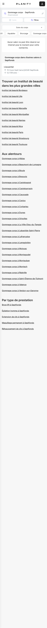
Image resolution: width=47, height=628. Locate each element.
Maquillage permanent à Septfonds (18, 323)
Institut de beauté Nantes (13, 120)
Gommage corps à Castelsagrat (16, 182)
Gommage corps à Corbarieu (15, 206)
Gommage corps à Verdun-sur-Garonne (20, 290)
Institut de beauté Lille (12, 96)
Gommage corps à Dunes (13, 212)
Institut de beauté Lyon (12, 102)
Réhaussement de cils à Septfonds (18, 329)
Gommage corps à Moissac (14, 248)
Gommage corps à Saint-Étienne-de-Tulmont (22, 278)
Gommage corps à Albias (13, 158)
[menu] (3, 3)
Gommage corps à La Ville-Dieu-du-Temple (21, 224)
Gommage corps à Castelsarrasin (17, 188)
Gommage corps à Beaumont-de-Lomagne (21, 164)
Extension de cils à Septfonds (15, 317)
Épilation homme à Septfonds (15, 311)
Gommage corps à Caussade (15, 194)
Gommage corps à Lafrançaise (16, 236)
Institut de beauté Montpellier (15, 114)
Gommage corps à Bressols (14, 176)
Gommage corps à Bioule (13, 170)
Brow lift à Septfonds (11, 305)
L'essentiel (9, 67)
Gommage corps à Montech (14, 266)
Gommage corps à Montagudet (16, 254)
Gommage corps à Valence (14, 284)
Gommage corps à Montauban (16, 260)
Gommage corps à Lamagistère (16, 242)
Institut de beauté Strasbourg (15, 138)
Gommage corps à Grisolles (14, 218)
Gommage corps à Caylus (14, 200)
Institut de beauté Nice (12, 126)
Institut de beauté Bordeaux (14, 90)
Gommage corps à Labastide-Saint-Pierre (21, 230)
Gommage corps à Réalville (14, 272)
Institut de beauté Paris (12, 132)
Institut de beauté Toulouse (14, 144)
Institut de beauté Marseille (14, 108)
